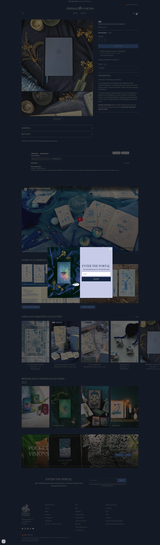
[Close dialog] (110, 249)
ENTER (96, 279)
